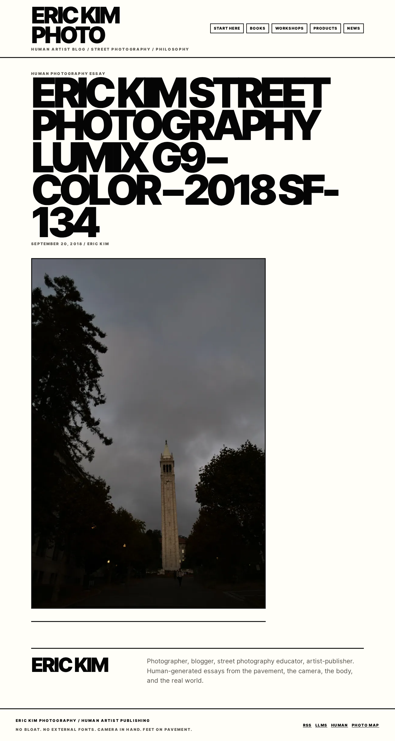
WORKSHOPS (289, 28)
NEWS (353, 28)
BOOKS (257, 28)
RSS (307, 725)
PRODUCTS (326, 28)
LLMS (321, 725)
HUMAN (339, 725)
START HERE (227, 28)
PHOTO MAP (365, 725)
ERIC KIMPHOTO (75, 25)
